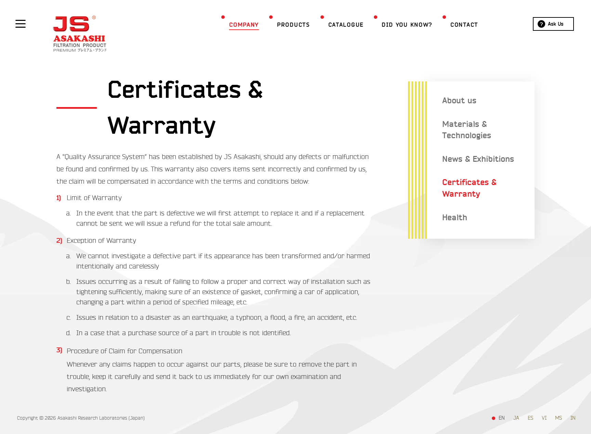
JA (516, 418)
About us (459, 100)
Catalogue (346, 25)
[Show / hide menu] (20, 23)
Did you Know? (407, 25)
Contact (464, 25)
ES (530, 418)
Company (244, 25)
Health (454, 217)
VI (544, 418)
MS (558, 418)
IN (573, 418)
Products (293, 25)
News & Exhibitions (478, 159)
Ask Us (555, 24)
